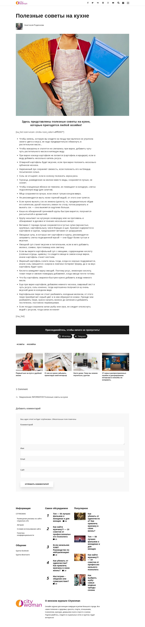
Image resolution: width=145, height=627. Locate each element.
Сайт (22, 470)
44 (66, 521)
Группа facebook (22, 551)
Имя (23, 448)
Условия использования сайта (29, 529)
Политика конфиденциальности (25, 534)
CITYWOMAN (21, 514)
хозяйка (32, 344)
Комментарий (27, 424)
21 (56, 539)
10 (65, 571)
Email (23, 459)
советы (21, 344)
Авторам (20, 525)
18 (56, 555)
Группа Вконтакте (23, 555)
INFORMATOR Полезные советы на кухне (50, 397)
